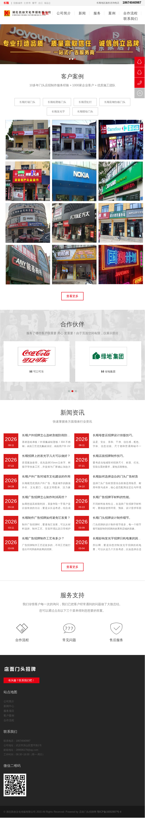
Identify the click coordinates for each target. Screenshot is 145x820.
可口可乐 (38, 371)
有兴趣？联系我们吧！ (21, 680)
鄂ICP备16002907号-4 (109, 811)
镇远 (46, 3)
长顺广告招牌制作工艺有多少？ (43, 538)
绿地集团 (110, 371)
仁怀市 (27, 3)
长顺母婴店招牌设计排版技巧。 (114, 435)
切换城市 (17, 3)
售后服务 (116, 640)
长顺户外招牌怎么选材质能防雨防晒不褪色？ (52, 435)
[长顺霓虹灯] (120, 282)
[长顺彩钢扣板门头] (120, 240)
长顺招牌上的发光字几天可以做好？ (46, 455)
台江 (40, 3)
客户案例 (9, 715)
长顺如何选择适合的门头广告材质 (115, 476)
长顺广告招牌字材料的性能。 (112, 497)
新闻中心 (9, 706)
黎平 (34, 3)
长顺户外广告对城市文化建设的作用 (46, 476)
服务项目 (9, 710)
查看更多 (72, 296)
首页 (45, 13)
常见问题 (69, 640)
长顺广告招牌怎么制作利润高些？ (44, 497)
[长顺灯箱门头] (27, 157)
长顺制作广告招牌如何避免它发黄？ (46, 517)
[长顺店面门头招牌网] (72, 44)
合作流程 (22, 640)
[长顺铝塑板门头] (27, 198)
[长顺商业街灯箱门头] (120, 157)
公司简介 (9, 701)
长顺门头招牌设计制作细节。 (112, 517)
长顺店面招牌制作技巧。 (109, 455)
